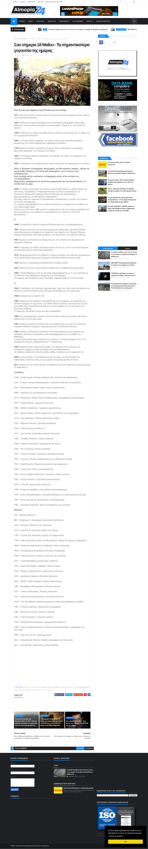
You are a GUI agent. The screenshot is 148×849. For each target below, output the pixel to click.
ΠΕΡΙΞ (30, 21)
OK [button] (125, 841)
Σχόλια (127, 248)
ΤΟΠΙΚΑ (22, 21)
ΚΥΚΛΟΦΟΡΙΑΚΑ (107, 29)
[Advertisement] (53, 704)
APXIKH (15, 1)
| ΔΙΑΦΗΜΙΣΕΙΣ (31, 1)
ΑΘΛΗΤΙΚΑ (52, 21)
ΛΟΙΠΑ (89, 21)
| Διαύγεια (40, 1)
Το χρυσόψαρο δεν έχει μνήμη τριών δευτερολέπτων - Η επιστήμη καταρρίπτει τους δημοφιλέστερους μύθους (122, 200)
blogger (80, 748)
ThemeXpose (45, 846)
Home (16, 39)
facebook (89, 748)
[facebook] (134, 2)
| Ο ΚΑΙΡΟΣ (22, 1)
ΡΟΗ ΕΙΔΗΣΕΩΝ (108, 248)
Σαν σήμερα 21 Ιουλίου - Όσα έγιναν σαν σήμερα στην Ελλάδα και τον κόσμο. (77, 723)
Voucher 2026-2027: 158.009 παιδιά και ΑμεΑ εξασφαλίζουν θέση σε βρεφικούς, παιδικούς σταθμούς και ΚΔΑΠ (121, 208)
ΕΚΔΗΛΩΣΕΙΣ (64, 21)
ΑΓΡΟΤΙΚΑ (40, 21)
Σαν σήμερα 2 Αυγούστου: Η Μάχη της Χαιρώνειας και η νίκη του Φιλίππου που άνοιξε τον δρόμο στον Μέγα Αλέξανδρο (51, 722)
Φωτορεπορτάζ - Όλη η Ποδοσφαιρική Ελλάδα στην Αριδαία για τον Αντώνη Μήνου (121, 182)
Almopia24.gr (18, 687)
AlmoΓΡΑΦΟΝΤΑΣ (103, 21)
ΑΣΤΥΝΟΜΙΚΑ (78, 21)
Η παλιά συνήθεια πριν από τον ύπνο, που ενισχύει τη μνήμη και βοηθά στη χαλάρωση (64, 29)
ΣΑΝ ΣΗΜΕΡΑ (23, 39)
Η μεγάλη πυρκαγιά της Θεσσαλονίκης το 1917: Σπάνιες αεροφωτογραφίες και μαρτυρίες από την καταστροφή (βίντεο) (26, 722)
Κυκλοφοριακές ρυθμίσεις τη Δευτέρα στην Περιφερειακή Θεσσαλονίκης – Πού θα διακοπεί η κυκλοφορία (123, 286)
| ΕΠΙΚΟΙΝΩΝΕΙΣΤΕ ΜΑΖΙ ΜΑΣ (54, 1)
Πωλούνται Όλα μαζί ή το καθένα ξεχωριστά (78, 788)
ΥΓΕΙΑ (30, 29)
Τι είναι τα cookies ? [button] (116, 836)
